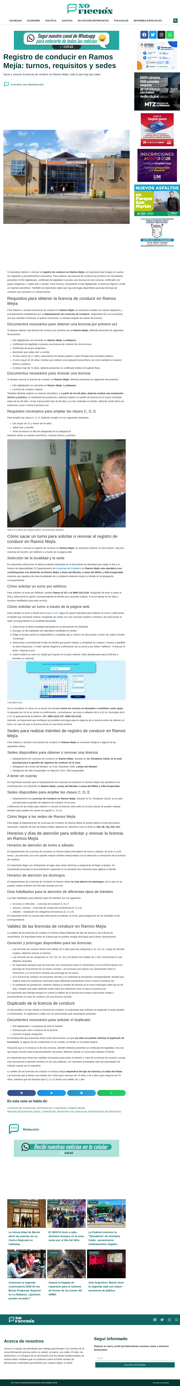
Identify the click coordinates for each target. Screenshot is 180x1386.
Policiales (121, 20)
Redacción (37, 85)
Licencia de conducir (21, 1108)
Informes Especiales (148, 20)
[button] (175, 20)
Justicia (67, 20)
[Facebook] (144, 35)
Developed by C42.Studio (161, 1382)
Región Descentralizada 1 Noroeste (31, 1111)
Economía (33, 20)
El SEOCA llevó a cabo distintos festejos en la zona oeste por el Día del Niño (66, 1236)
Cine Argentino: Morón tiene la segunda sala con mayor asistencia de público (106, 1286)
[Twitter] (153, 35)
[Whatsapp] (170, 35)
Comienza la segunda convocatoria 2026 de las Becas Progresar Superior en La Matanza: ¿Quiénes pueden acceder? (25, 1290)
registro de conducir (72, 1111)
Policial (93, 1202)
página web (51, 613)
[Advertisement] (66, 108)
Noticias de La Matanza (52, 1108)
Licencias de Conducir (68, 568)
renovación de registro (104, 1111)
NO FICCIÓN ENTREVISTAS (93, 20)
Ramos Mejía (76, 1108)
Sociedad (15, 20)
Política (50, 20)
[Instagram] (161, 35)
